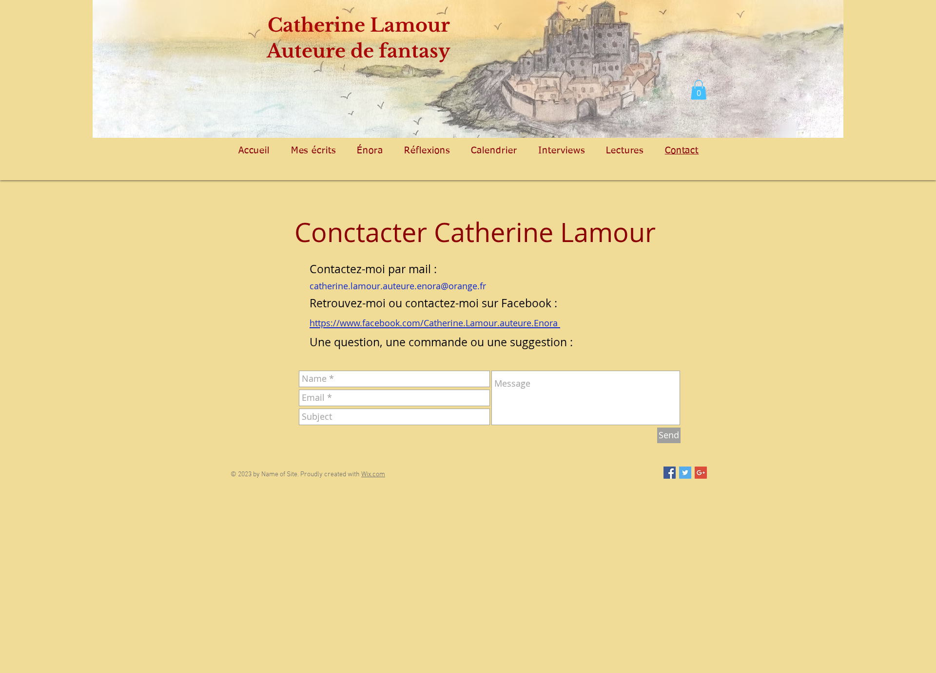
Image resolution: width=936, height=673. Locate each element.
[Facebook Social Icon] (669, 473)
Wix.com (373, 474)
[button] (698, 90)
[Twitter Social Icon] (685, 473)
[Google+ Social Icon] (701, 473)
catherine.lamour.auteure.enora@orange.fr (398, 286)
